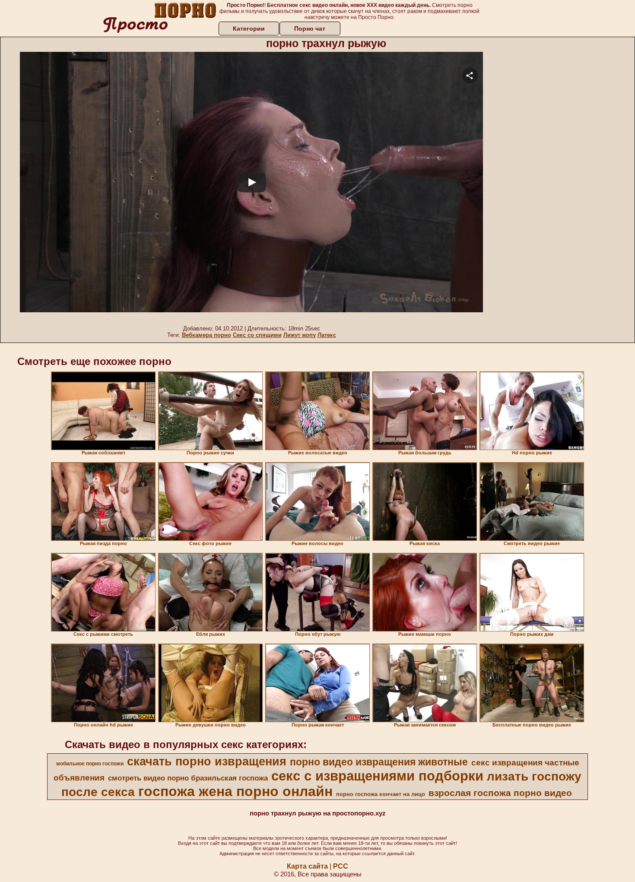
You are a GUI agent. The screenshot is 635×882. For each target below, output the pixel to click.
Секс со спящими (257, 335)
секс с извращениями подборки (377, 775)
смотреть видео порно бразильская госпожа (188, 778)
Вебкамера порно (206, 335)
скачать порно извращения (206, 761)
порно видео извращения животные (379, 762)
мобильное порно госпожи (90, 764)
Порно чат (309, 28)
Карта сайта (307, 866)
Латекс (327, 335)
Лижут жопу (299, 335)
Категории (249, 28)
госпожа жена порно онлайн (235, 791)
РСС (340, 866)
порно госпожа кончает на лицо (380, 794)
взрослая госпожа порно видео (500, 793)
